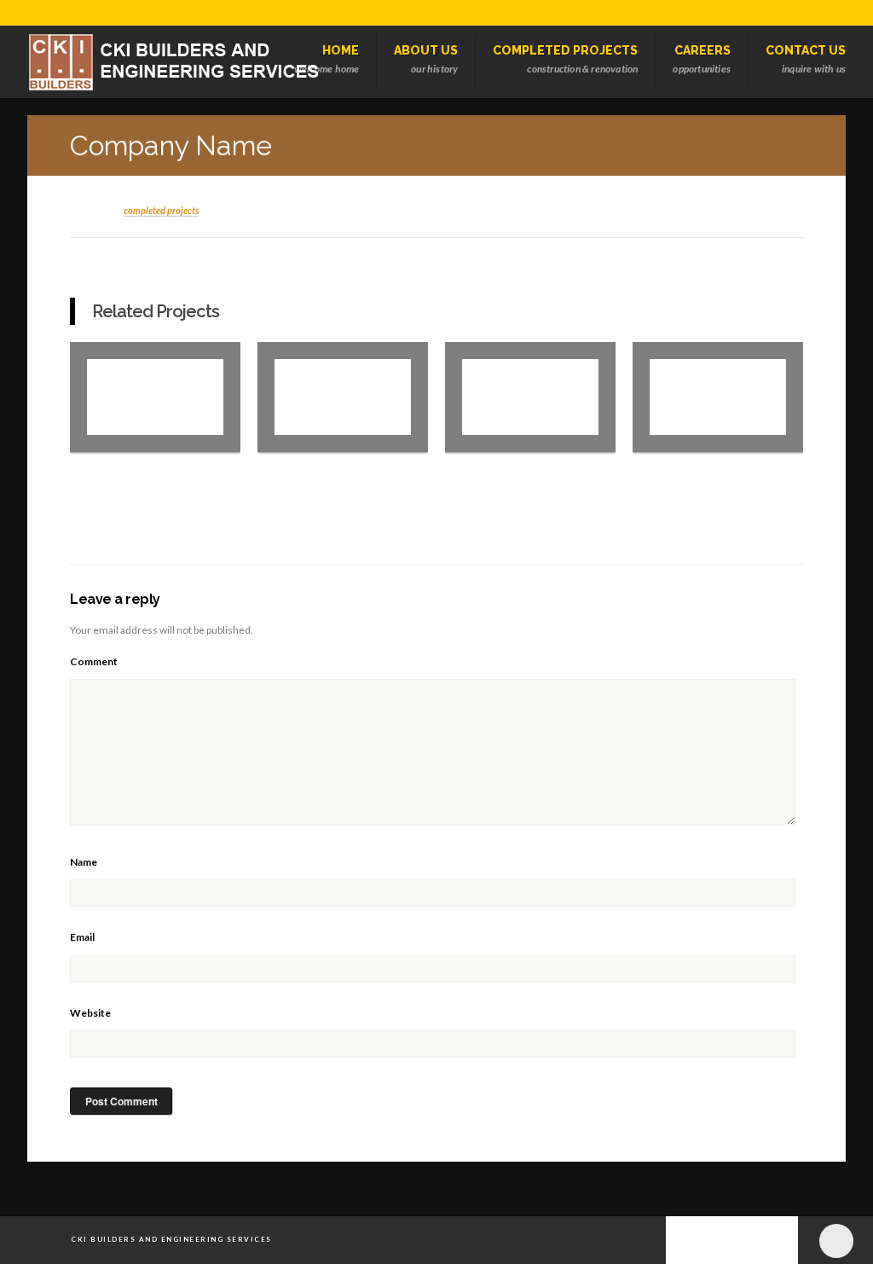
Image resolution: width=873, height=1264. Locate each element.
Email (82, 937)
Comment (94, 661)
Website (90, 1012)
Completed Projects (161, 210)
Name (83, 861)
